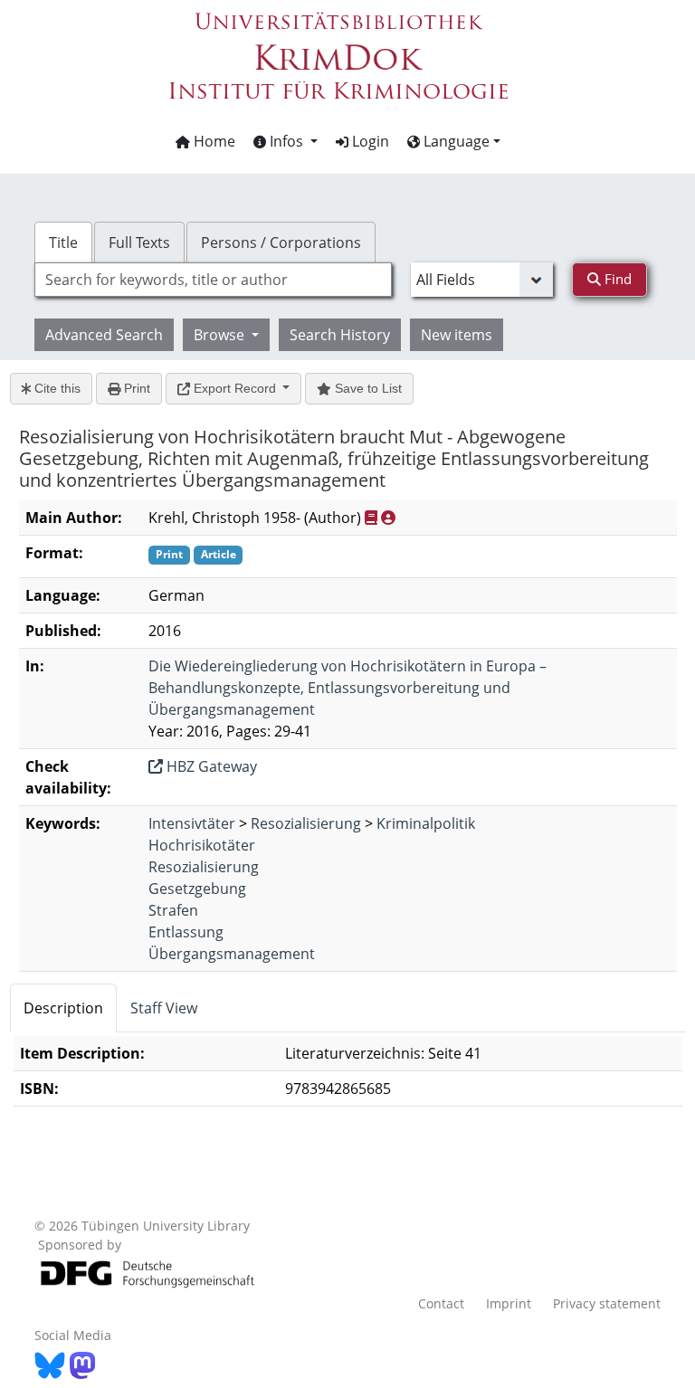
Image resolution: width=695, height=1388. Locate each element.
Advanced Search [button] (104, 335)
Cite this (56, 388)
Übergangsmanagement (231, 954)
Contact (441, 1303)
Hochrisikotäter (201, 845)
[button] (285, 141)
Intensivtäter (191, 823)
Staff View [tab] (163, 1008)
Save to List (366, 388)
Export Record (235, 388)
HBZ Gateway (210, 766)
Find (616, 279)
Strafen (173, 910)
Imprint (508, 1303)
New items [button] (456, 335)
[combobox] (212, 279)
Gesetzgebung (197, 888)
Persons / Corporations (281, 242)
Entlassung (186, 932)
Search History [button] (340, 335)
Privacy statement (607, 1303)
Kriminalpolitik (425, 823)
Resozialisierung (306, 823)
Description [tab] (63, 1008)
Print (135, 388)
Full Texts (139, 242)
